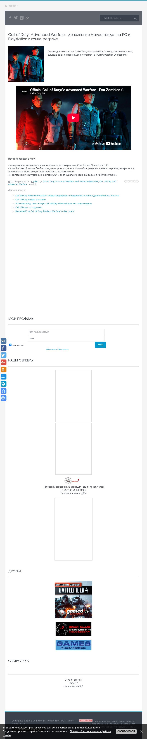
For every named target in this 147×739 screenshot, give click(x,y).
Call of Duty (105, 181)
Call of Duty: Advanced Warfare (58, 181)
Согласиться (126, 731)
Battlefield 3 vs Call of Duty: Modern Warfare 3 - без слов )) (44, 211)
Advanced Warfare (89, 181)
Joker (35, 181)
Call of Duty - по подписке (28, 207)
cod (77, 181)
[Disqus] (73, 263)
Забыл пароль (51, 349)
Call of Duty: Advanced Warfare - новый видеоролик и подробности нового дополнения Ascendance (67, 195)
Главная (12, 5)
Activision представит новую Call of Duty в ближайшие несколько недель (53, 203)
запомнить (18, 345)
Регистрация (63, 349)
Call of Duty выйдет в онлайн (30, 199)
